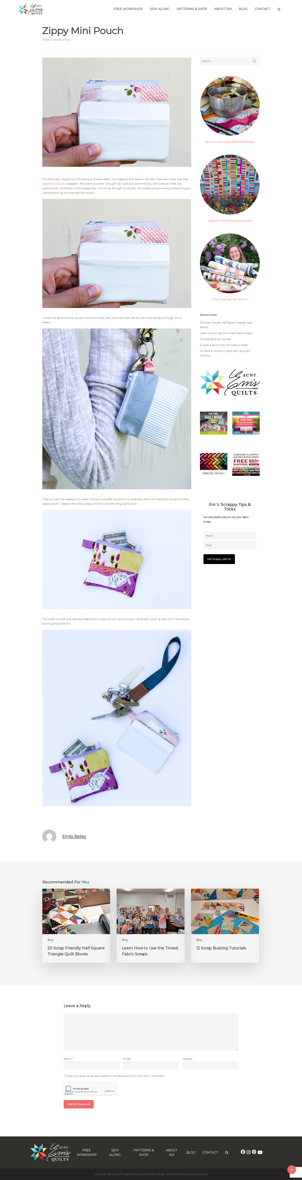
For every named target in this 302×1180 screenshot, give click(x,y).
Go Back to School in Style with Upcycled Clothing (225, 353)
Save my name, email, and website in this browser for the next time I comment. (116, 1076)
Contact (263, 9)
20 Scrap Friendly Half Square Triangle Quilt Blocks (226, 325)
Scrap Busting (60, 39)
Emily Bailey (74, 836)
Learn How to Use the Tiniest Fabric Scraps (226, 333)
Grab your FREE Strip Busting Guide (230, 220)
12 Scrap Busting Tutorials (215, 339)
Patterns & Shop (192, 9)
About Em (223, 9)
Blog (243, 9)
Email (127, 1058)
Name (68, 1058)
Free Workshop (128, 9)
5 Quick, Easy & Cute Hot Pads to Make (224, 345)
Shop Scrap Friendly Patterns (229, 299)
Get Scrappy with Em (219, 559)
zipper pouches (51, 183)
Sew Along (160, 9)
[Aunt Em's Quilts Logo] (30, 13)
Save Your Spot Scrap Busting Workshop (229, 141)
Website (187, 1058)
